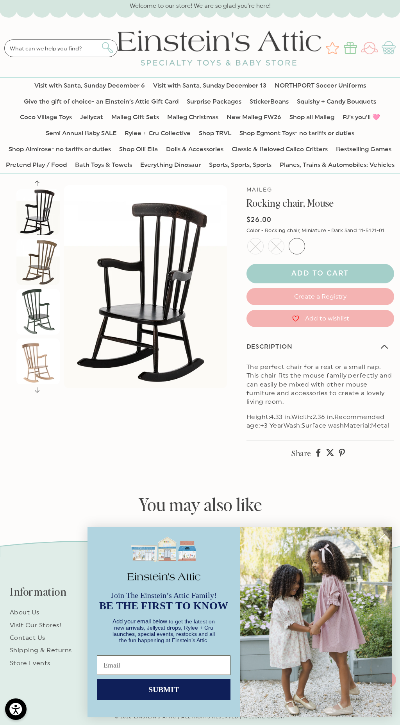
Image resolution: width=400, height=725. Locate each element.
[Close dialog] (382, 537)
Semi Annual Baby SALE (81, 133)
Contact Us (27, 638)
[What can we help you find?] (107, 47)
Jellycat (91, 117)
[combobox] (61, 48)
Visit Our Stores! (35, 625)
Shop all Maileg (311, 117)
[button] (390, 48)
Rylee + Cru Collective (158, 133)
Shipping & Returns (41, 650)
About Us (24, 612)
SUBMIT (163, 689)
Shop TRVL (215, 133)
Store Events (30, 663)
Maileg (259, 190)
